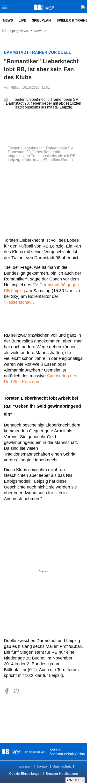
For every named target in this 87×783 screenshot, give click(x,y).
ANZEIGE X (75, 780)
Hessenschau (18, 302)
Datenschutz (62, 766)
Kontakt (42, 766)
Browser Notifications (62, 773)
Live (22, 20)
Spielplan (41, 20)
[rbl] (11, 752)
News (8, 20)
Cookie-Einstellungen (25, 773)
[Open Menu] (4, 9)
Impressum (24, 766)
